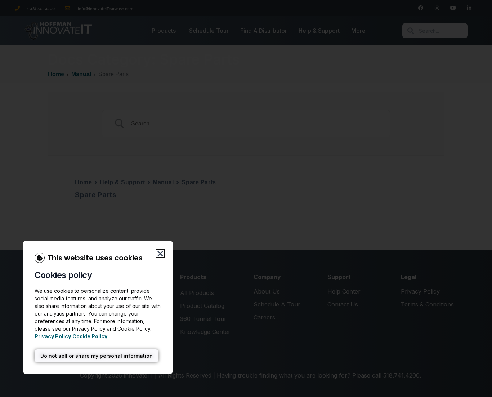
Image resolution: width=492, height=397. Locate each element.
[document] (246, 198)
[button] (160, 253)
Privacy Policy (53, 336)
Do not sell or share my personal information (96, 356)
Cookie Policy (89, 336)
